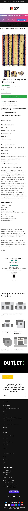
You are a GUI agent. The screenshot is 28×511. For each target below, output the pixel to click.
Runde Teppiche (5, 350)
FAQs (4, 411)
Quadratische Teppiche (18, 332)
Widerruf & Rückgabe (8, 421)
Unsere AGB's (6, 445)
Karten (14, 486)
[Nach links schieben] (1, 74)
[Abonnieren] (23, 395)
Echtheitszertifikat (6, 120)
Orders (4, 456)
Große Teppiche (18, 314)
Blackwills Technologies (14, 508)
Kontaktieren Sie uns (8, 441)
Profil (4, 462)
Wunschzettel (6, 459)
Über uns (5, 448)
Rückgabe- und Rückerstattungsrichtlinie (12, 417)
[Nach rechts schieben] (26, 74)
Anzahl (2, 89)
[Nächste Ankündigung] (25, 24)
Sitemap (5, 427)
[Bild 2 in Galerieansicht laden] (14, 74)
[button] (2, 8)
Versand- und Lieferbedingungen (11, 424)
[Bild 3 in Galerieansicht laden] (21, 74)
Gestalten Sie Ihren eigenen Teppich (11, 408)
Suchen (4, 414)
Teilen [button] (4, 250)
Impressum (5, 438)
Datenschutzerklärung (8, 435)
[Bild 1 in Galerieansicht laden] (7, 74)
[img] (14, 260)
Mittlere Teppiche (6, 332)
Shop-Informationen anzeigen (10, 105)
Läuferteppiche (18, 350)
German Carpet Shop (10, 507)
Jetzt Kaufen (7, 377)
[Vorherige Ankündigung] (2, 24)
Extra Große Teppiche (7, 314)
